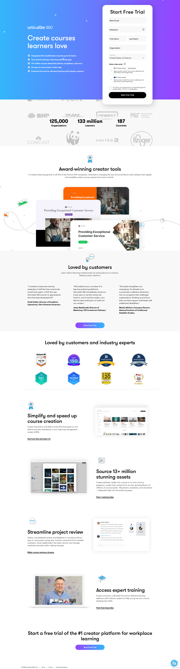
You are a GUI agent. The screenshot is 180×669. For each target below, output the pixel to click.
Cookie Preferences (61, 667)
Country (113, 55)
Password (114, 30)
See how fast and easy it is (39, 439)
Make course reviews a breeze (41, 552)
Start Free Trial (127, 95)
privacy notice (117, 89)
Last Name (134, 39)
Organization (115, 48)
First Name (115, 39)
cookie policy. (133, 89)
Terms (43, 667)
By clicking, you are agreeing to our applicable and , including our (129, 88)
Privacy (51, 667)
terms (141, 87)
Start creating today (105, 497)
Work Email (115, 20)
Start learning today (105, 608)
